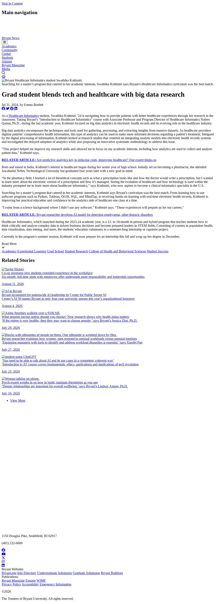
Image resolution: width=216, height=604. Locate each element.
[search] (108, 73)
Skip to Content (12, 3)
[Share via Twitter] (8, 108)
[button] (3, 76)
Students (7, 57)
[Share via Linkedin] (15, 108)
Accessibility (30, 584)
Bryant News (10, 38)
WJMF (41, 580)
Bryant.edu (9, 573)
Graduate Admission (86, 573)
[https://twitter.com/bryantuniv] (108, 558)
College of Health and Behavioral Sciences (117, 251)
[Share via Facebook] (4, 108)
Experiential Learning (31, 251)
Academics (9, 46)
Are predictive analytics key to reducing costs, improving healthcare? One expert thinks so (79, 160)
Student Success (157, 251)
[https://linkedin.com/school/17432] (108, 565)
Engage (31, 580)
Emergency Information (55, 584)
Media (6, 69)
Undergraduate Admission (54, 573)
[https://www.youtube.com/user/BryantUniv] (108, 554)
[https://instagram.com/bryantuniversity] (108, 562)
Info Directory (26, 573)
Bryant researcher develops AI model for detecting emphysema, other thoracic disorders (77, 214)
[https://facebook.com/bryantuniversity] (108, 550)
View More (17, 400)
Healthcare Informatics (24, 115)
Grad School (55, 251)
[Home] (33, 34)
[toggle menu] (5, 42)
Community (10, 50)
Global (6, 54)
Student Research (76, 251)
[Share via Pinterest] (12, 108)
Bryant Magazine (13, 65)
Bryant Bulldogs (112, 573)
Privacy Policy (11, 584)
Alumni (7, 61)
